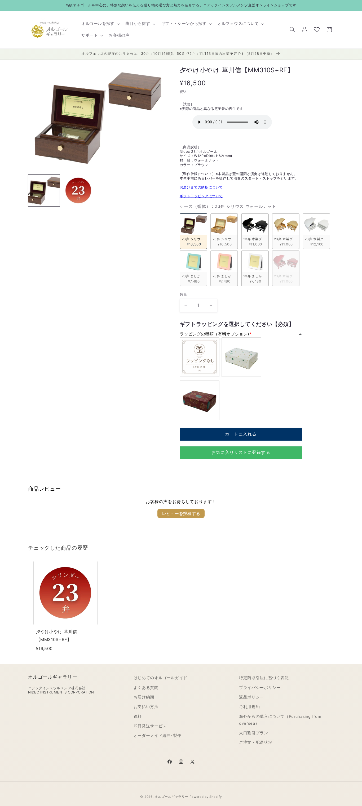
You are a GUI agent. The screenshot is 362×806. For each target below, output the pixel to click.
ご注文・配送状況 (255, 742)
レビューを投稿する (181, 513)
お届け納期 (144, 697)
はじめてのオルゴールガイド (160, 677)
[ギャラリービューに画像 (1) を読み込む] (44, 191)
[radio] (193, 231)
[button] (100, 24)
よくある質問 (146, 687)
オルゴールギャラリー (171, 797)
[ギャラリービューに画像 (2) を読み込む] (78, 191)
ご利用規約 (249, 706)
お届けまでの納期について (201, 187)
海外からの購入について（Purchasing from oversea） (280, 720)
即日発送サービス (150, 726)
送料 (138, 716)
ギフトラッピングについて (201, 196)
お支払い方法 (146, 706)
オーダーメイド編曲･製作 (158, 735)
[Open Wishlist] (317, 30)
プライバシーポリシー (259, 687)
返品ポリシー (251, 697)
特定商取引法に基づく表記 (264, 677)
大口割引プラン (253, 733)
